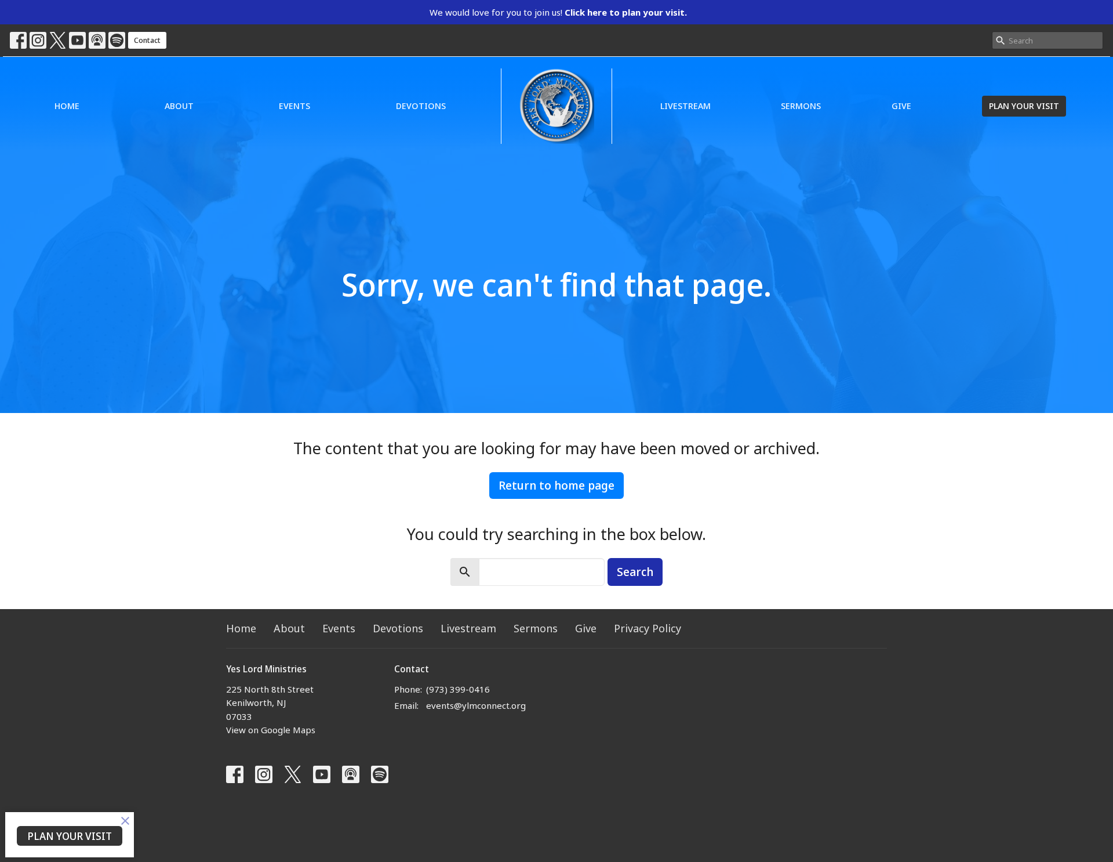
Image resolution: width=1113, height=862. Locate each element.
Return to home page (556, 485)
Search (635, 572)
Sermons (801, 105)
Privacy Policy (647, 628)
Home (66, 105)
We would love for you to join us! (558, 12)
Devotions (421, 105)
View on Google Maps (270, 730)
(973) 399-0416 (458, 689)
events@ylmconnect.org (476, 705)
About (179, 105)
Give (901, 105)
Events (294, 105)
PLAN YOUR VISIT (1024, 105)
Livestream (685, 105)
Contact (147, 40)
